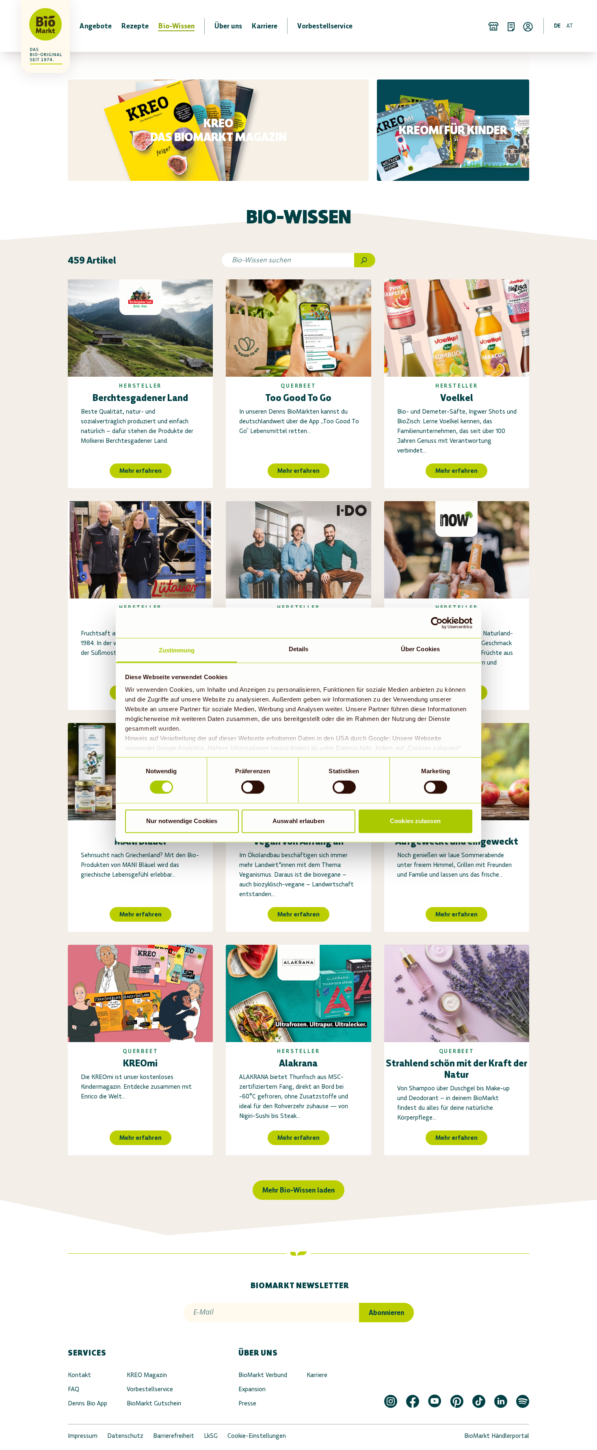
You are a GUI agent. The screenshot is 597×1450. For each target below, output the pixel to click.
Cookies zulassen (415, 820)
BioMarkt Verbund (262, 1375)
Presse (247, 1403)
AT (570, 25)
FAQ (73, 1389)
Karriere (317, 1375)
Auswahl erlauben (298, 820)
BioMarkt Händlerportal (496, 1435)
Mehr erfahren (140, 470)
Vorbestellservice (150, 1389)
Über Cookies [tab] (420, 649)
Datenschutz (125, 1435)
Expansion (252, 1389)
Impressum (82, 1435)
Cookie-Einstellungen (256, 1435)
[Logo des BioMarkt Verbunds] (40, 25)
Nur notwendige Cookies (181, 820)
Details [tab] (299, 649)
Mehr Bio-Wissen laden (298, 1190)
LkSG (211, 1435)
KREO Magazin (147, 1375)
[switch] (252, 787)
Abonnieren (386, 1312)
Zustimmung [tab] (177, 650)
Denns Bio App (87, 1403)
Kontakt (79, 1375)
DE (557, 25)
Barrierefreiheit (173, 1435)
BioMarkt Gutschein (154, 1403)
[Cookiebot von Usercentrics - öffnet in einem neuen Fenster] (436, 623)
